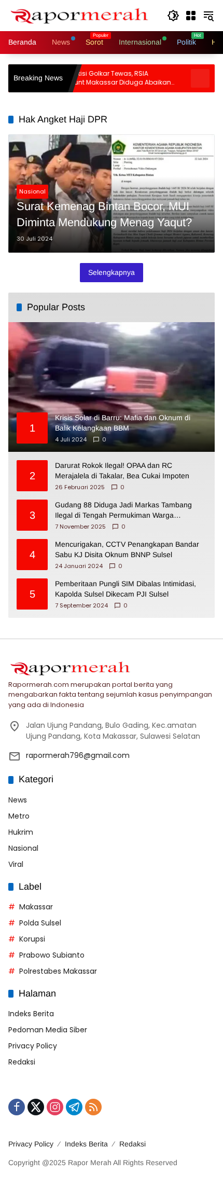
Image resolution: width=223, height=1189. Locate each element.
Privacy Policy (32, 1046)
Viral (15, 864)
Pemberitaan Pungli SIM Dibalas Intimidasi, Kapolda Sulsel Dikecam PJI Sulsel (125, 588)
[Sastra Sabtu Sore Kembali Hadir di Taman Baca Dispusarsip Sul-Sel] (179, 78)
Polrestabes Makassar (58, 971)
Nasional (32, 191)
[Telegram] (74, 1107)
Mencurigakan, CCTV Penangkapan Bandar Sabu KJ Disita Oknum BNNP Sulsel (127, 549)
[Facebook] (16, 1107)
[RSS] (93, 1107)
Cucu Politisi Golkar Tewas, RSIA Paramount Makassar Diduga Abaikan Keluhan (89, 78)
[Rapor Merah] (82, 15)
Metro (19, 816)
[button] (173, 15)
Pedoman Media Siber (47, 1030)
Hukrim (20, 832)
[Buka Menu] (191, 15)
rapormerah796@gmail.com (78, 755)
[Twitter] (35, 1107)
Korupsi (32, 939)
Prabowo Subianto (52, 955)
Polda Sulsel (40, 923)
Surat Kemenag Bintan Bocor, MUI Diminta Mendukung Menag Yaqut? (104, 214)
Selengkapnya (111, 272)
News (17, 800)
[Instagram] (55, 1107)
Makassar (36, 907)
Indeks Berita (31, 1013)
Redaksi (21, 1062)
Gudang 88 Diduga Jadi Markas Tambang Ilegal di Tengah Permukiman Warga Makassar (123, 510)
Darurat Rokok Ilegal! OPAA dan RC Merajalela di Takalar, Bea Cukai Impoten (122, 470)
